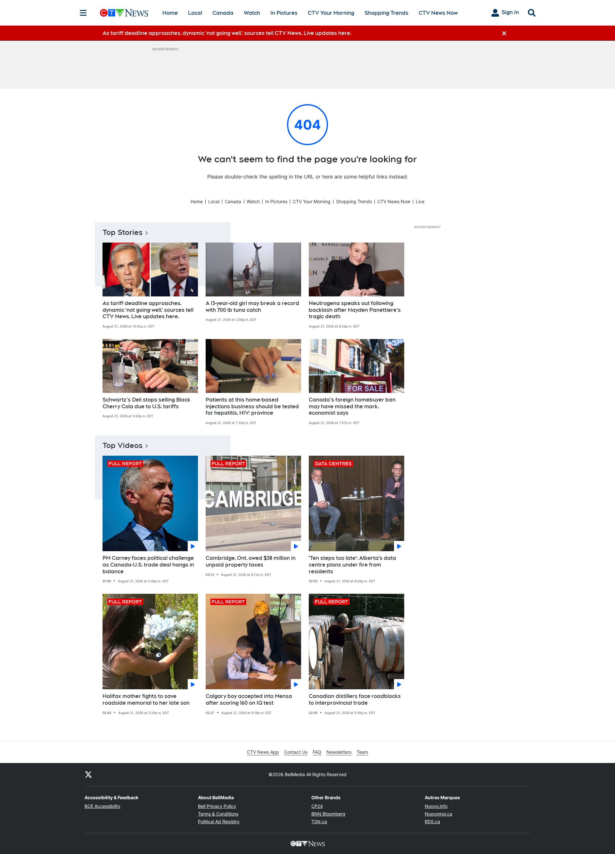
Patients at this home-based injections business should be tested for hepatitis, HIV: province (252, 406)
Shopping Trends (386, 13)
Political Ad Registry (219, 821)
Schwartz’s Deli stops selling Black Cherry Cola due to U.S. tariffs (146, 403)
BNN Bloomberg (328, 814)
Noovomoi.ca (438, 814)
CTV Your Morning (331, 13)
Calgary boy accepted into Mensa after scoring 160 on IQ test (249, 699)
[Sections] (83, 12)
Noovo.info (436, 806)
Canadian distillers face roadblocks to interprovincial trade (355, 699)
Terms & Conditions (218, 814)
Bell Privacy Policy (217, 806)
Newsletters (338, 752)
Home (170, 13)
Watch (252, 13)
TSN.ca (319, 821)
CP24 (317, 806)
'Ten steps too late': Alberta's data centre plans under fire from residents (352, 565)
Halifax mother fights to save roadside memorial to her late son (146, 699)
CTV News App (263, 752)
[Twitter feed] (88, 774)
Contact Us (296, 752)
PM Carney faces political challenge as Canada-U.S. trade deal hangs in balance (148, 565)
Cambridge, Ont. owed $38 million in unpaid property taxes (251, 561)
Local (195, 13)
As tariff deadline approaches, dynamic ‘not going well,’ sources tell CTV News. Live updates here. (147, 310)
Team (362, 752)
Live (420, 201)
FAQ (317, 752)
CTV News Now (438, 13)
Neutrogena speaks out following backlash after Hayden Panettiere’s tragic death (355, 310)
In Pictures (284, 13)
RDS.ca (432, 821)
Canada (223, 13)
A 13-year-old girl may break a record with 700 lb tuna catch (252, 306)
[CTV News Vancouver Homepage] (124, 13)
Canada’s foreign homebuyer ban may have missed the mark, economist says (352, 406)
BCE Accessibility (102, 806)
